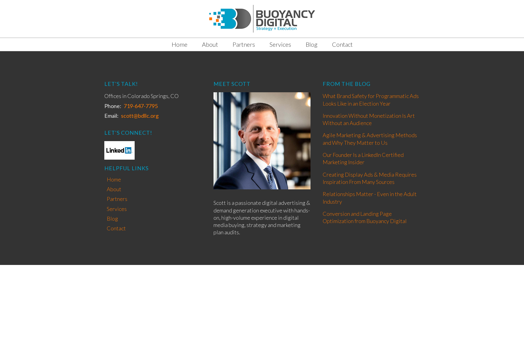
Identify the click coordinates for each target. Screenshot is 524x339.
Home (179, 44)
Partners (244, 44)
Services (280, 44)
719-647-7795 (141, 106)
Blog (311, 44)
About (210, 44)
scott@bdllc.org (140, 115)
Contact (342, 44)
